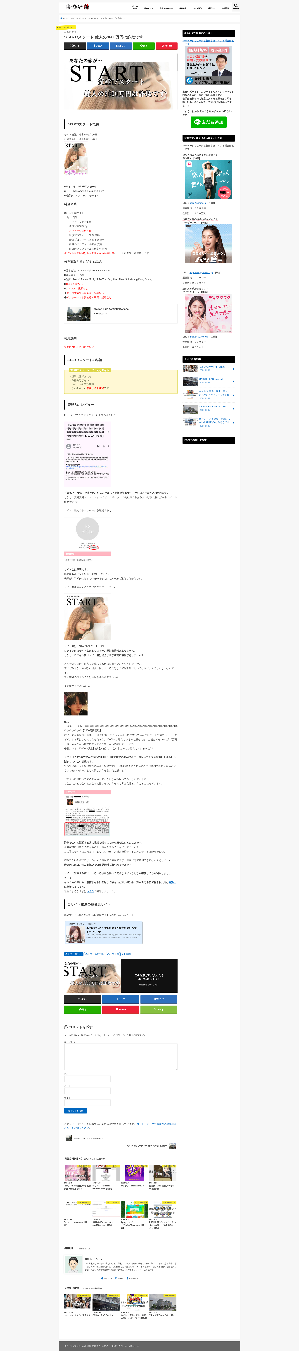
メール (67, 1086)
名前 (66, 1074)
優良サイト (149, 8)
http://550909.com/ (199, 336)
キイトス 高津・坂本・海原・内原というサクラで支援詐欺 (214, 394)
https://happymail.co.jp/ (201, 272)
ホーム (135, 7)
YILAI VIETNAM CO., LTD (212, 408)
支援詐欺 (127, 954)
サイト (67, 1098)
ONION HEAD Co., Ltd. (211, 381)
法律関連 (225, 8)
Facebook (133, 1278)
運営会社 (212, 8)
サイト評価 (197, 8)
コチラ (90, 891)
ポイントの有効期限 (95, 954)
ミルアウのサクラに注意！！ (214, 368)
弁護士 (172, 882)
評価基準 (182, 8)
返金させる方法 (166, 8)
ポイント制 (114, 954)
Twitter (121, 1278)
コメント (70, 1042)
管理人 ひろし (93, 1258)
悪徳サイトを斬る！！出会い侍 (106, 1346)
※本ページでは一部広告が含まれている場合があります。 (208, 42)
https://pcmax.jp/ (198, 203)
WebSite (108, 1278)
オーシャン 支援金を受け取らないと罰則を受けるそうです (214, 422)
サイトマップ (70, 1346)
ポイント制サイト (74, 954)
